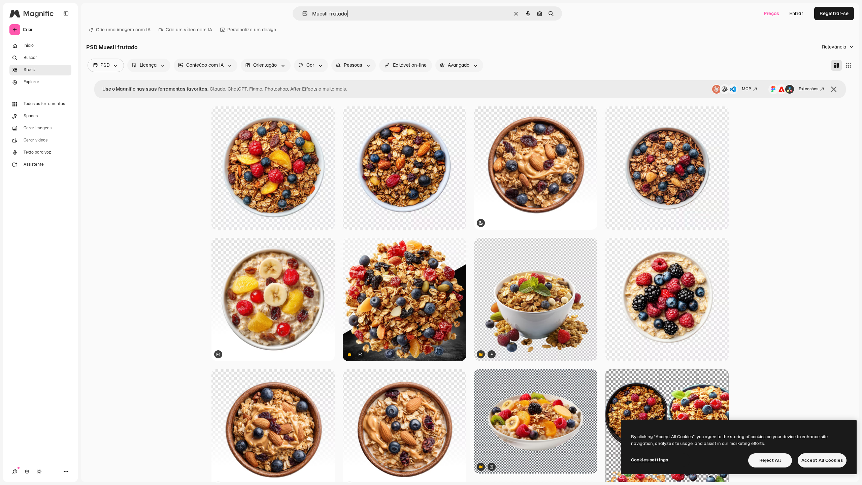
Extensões (808, 89)
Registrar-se (834, 13)
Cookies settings (649, 460)
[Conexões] (14, 471)
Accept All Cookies (822, 460)
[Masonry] (836, 65)
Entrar (796, 13)
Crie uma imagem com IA (123, 30)
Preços (771, 13)
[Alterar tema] (39, 471)
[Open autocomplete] (302, 13)
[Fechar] (834, 89)
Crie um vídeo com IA (189, 30)
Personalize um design (251, 30)
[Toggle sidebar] (66, 13)
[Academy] (27, 471)
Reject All (770, 460)
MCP (746, 89)
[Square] (848, 65)
